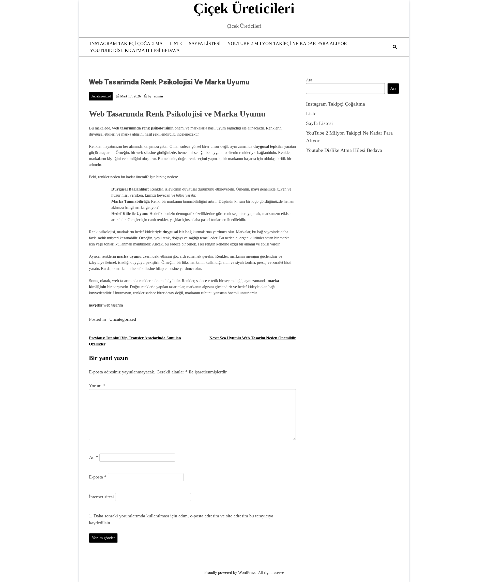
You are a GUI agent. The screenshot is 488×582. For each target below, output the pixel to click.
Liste (176, 43)
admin (158, 96)
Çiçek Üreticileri (244, 8)
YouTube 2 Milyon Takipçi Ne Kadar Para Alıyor (287, 43)
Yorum (97, 385)
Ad (93, 457)
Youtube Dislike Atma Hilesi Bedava (135, 50)
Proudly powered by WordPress (230, 572)
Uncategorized (100, 96)
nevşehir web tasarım (106, 305)
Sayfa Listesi (205, 43)
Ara (309, 80)
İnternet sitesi (101, 496)
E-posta (97, 476)
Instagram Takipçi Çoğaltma (126, 43)
